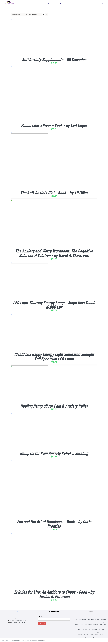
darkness (97, 619)
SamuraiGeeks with (40, 640)
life (89, 629)
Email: (40, 616)
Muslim (85, 632)
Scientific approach (94, 634)
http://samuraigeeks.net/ (18, 622)
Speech (101, 634)
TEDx (90, 637)
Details (35, 37)
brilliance (93, 617)
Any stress (82, 617)
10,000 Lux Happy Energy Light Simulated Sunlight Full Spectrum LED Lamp (54, 356)
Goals (105, 624)
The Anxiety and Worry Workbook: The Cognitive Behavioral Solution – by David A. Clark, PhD (54, 253)
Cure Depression (82, 619)
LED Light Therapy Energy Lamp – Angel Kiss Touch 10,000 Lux (54, 305)
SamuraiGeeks (15, 640)
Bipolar (87, 617)
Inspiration (85, 627)
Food (101, 624)
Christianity (104, 617)
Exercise (77, 624)
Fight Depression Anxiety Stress (91, 624)
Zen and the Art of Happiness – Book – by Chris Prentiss (54, 523)
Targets (85, 637)
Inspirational (91, 627)
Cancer (98, 617)
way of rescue (103, 637)
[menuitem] (44, 3)
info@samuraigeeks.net (19, 620)
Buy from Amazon (26, 37)
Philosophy (96, 632)
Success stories (78, 637)
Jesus (79, 629)
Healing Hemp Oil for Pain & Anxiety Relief (54, 406)
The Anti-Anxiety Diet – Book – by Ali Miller (54, 192)
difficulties (94, 622)
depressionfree (86, 622)
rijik (106, 632)
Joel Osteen (84, 629)
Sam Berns (86, 634)
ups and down (96, 637)
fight (82, 624)
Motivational (101, 629)
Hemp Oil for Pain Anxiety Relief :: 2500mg (54, 453)
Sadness (80, 634)
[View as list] (46, 14)
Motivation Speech (78, 632)
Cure (76, 619)
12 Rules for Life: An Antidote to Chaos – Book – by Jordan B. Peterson (54, 594)
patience (90, 632)
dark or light (103, 619)
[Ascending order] (26, 14)
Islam (97, 627)
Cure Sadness (91, 619)
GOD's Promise (78, 627)
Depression (79, 622)
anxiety (76, 617)
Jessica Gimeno (103, 627)
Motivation (94, 629)
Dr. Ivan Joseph (101, 622)
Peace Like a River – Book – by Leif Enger (54, 125)
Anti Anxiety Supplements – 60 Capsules (54, 59)
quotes (102, 632)
